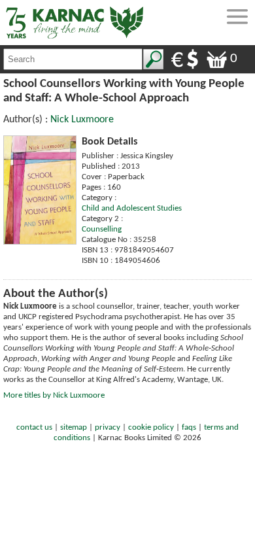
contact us (34, 427)
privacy (107, 427)
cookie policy (151, 427)
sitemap (73, 427)
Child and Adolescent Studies (132, 208)
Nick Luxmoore (82, 119)
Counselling (102, 229)
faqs (189, 427)
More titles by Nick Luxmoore (54, 395)
